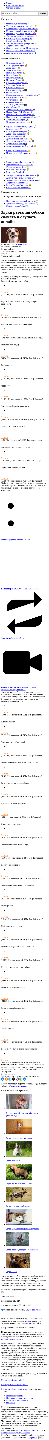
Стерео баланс (18, 188)
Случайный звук (13, 8)
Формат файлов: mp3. (10, 256)
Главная (9, 3)
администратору (28, 1323)
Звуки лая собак (13, 1161)
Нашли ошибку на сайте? (12, 1380)
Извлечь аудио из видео (21, 33)
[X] (13, 1079)
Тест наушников (22, 36)
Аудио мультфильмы (21, 146)
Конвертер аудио (22, 29)
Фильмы (14, 100)
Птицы (13, 75)
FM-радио (15, 136)
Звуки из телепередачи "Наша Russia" (24, 196)
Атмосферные (17, 65)
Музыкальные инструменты (23, 95)
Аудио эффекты (17, 119)
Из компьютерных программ (23, 117)
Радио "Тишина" (18, 185)
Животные (15, 70)
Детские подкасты (20, 141)
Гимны (14, 129)
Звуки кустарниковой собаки (19, 1183)
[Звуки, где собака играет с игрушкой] (19, 1224)
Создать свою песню (22, 48)
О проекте (10, 1403)
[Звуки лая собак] (19, 1156)
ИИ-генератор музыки (20, 50)
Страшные (15, 63)
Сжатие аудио (19, 38)
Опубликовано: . (8, 1296)
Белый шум (16, 41)
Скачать (4, 292)
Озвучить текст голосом (21, 53)
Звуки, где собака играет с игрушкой (22, 1229)
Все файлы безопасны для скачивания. (18, 1328)
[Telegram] (9, 1079)
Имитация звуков (17, 169)
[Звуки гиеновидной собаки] (19, 1202)
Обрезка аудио (17, 24)
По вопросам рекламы (22, 201)
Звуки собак (11, 1272)
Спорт (13, 107)
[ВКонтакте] (2, 1079)
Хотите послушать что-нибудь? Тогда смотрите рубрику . (24, 1085)
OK (40, 1438)
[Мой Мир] (24, 1079)
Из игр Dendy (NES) (19, 112)
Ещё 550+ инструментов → (13, 690)
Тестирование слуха (22, 175)
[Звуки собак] (18, 1267)
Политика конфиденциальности (15, 1433)
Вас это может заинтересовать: (14, 1090)
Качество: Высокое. (9, 249)
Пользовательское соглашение (19, 1398)
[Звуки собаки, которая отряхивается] (17, 1245)
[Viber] (17, 1079)
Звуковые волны (19, 164)
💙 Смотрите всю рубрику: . (21, 1310)
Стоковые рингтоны (19, 122)
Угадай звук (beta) (18, 167)
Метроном (15, 172)
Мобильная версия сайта (17, 1400)
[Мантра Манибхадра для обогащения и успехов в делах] (19, 1109)
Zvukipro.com (27, 1430)
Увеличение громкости (21, 26)
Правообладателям (14, 1396)
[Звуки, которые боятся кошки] (19, 1134)
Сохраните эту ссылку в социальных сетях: (20, 1076)
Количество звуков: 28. (11, 247)
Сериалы (14, 102)
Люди (13, 68)
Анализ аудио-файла (20, 178)
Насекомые (15, 73)
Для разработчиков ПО (20, 110)
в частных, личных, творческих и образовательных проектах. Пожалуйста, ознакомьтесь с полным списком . (23, 1335)
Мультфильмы (16, 97)
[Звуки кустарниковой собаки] (19, 1179)
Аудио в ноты (15, 46)
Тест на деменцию (21, 43)
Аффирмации (17, 134)
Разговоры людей (18, 131)
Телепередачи (16, 105)
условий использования (11, 1339)
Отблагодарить (8, 1074)
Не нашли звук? (22, 153)
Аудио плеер (17, 183)
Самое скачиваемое (15, 5)
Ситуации (15, 87)
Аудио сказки (16, 144)
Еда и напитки (17, 83)
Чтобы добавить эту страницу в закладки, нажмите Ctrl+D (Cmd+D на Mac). (24, 1374)
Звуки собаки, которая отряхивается (22, 1250)
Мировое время (17, 206)
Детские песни (19, 139)
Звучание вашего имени (23, 180)
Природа (14, 78)
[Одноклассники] (6, 1079)
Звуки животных (19, 244)
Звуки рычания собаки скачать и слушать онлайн (22, 217)
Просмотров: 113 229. (10, 1301)
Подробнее (32, 1437)
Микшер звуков (20, 162)
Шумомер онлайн (21, 31)
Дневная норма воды (22, 203)
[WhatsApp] (20, 1079)
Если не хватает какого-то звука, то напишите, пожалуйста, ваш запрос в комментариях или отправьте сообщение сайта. (22, 1320)
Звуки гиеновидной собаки (18, 1206)
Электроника (16, 90)
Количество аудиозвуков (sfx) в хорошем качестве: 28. (23, 1291)
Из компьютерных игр (20, 114)
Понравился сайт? (9, 1065)
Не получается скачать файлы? (14, 1384)
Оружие (14, 92)
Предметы (15, 80)
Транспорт (15, 85)
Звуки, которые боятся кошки (19, 1138)
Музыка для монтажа (21, 126)
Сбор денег (18, 151)
